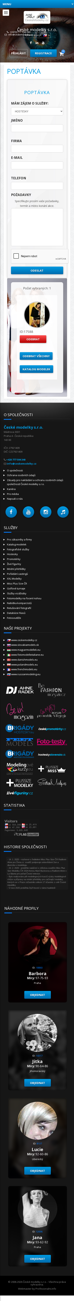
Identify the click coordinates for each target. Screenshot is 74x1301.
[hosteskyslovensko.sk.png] (52, 754)
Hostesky (12, 554)
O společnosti (15, 470)
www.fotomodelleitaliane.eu (27, 654)
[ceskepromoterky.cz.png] (52, 729)
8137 (39, 1143)
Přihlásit (18, 53)
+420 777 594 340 (15, 459)
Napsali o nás (15, 498)
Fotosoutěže (14, 618)
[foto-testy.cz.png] (52, 741)
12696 (39, 1231)
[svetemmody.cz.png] (52, 782)
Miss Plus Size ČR (17, 583)
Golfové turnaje (16, 588)
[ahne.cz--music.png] (20, 689)
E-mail (17, 157)
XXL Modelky (14, 578)
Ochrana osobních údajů (21, 475)
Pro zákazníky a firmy (19, 539)
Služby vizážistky (16, 593)
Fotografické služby (18, 549)
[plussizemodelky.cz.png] (20, 782)
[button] (11, 512)
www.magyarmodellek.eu (25, 649)
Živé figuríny (14, 564)
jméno (17, 120)
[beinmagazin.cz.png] (20, 711)
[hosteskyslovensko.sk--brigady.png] (20, 754)
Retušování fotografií (19, 608)
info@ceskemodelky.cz (20, 34)
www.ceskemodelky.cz (24, 640)
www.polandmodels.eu (24, 664)
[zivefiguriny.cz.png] (20, 793)
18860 (39, 967)
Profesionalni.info (45, 1288)
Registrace (43, 53)
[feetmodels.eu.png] (20, 741)
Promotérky (13, 559)
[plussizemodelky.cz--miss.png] (52, 768)
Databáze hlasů (16, 613)
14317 (39, 1055)
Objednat (37, 995)
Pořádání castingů (17, 574)
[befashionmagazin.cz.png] (52, 689)
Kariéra (11, 489)
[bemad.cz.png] (52, 711)
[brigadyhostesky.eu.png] (20, 729)
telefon (18, 178)
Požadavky (21, 195)
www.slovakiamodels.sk (25, 645)
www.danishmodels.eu (24, 659)
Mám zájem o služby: (30, 103)
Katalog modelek (36, 369)
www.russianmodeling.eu (25, 674)
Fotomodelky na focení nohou (24, 598)
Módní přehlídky (16, 569)
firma (16, 141)
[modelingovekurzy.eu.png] (20, 768)
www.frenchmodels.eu (24, 669)
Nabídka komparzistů (19, 603)
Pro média (13, 494)
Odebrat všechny (36, 356)
